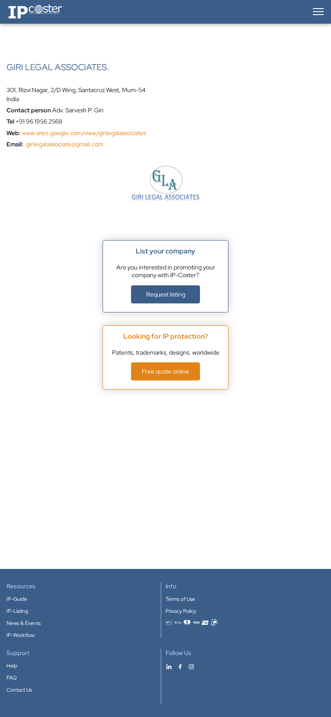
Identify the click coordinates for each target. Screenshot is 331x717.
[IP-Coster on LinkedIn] (169, 666)
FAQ (11, 677)
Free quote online (165, 371)
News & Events (23, 623)
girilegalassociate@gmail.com (64, 144)
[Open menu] (318, 12)
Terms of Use (180, 599)
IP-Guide (16, 599)
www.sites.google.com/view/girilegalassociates (84, 133)
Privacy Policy (181, 611)
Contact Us (19, 689)
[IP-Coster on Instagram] (191, 666)
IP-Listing (17, 611)
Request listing (165, 294)
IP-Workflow (20, 635)
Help (11, 665)
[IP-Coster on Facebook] (180, 666)
